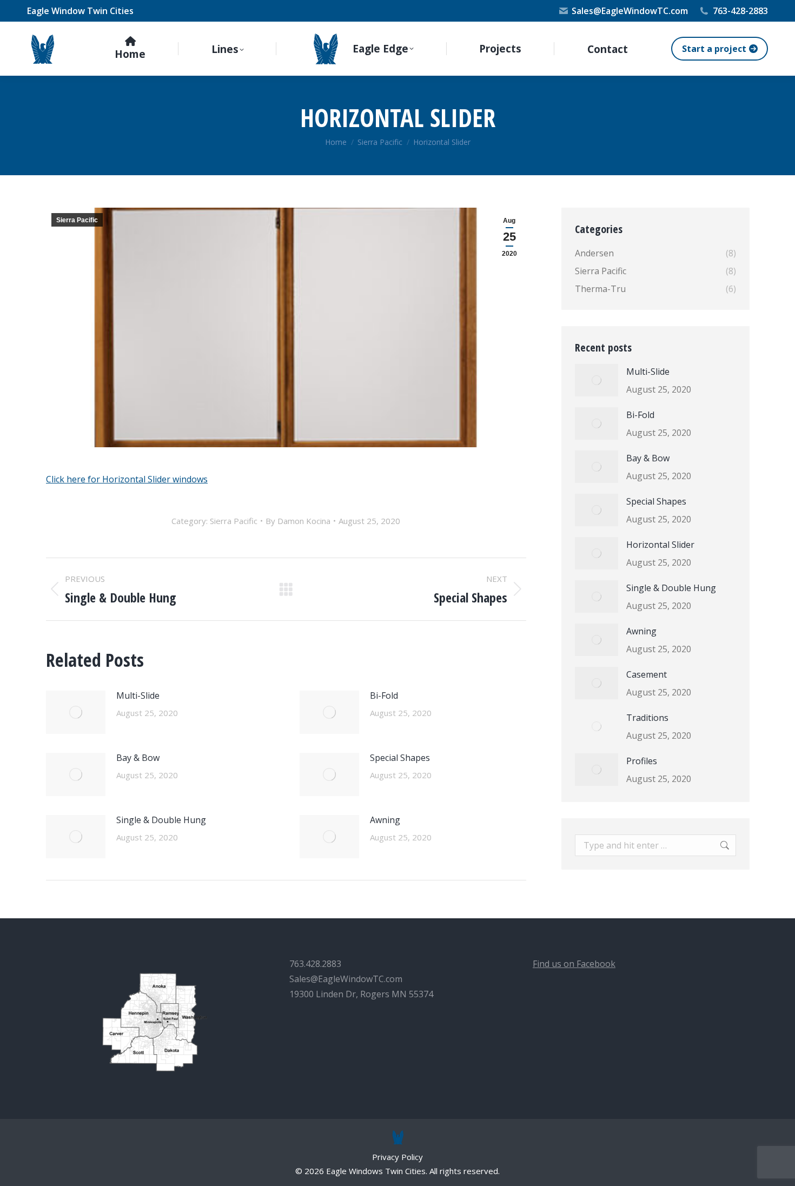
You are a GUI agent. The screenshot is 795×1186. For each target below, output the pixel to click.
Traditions (647, 718)
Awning (385, 820)
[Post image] (75, 712)
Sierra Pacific (77, 220)
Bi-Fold (384, 695)
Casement (646, 674)
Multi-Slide (138, 695)
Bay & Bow (138, 758)
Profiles (641, 761)
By (298, 520)
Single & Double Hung (161, 820)
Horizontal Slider (660, 545)
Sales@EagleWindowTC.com (630, 11)
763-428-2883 (740, 11)
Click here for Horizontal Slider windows (127, 479)
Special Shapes (400, 758)
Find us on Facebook (574, 964)
